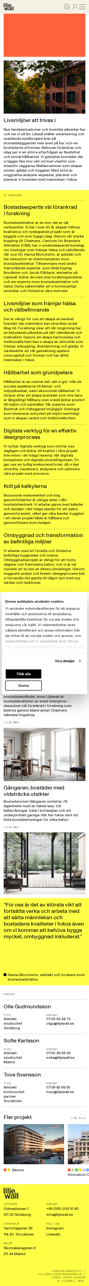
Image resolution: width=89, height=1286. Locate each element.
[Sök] (74, 6)
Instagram (55, 1228)
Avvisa (23, 685)
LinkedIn (53, 1234)
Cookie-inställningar (68, 1277)
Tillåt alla (23, 674)
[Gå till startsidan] (8, 6)
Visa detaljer (65, 661)
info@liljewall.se (59, 1214)
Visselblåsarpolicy (67, 1271)
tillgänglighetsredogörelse (60, 1274)
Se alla (79, 1117)
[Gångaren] (44, 778)
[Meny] (82, 7)
